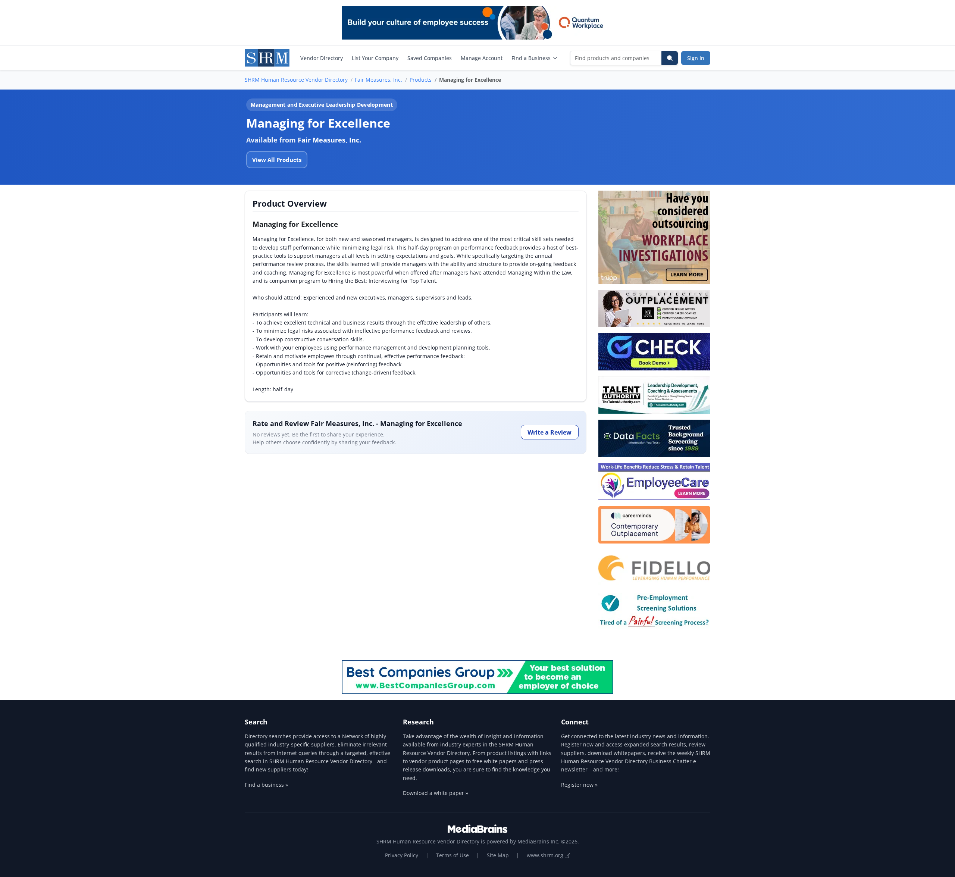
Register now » (579, 784)
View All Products (276, 159)
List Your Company (375, 58)
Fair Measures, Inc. (378, 79)
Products (421, 79)
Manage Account (481, 58)
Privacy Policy (401, 855)
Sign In (695, 58)
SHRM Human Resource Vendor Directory (296, 79)
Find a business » (266, 784)
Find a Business (531, 58)
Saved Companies (429, 58)
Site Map (498, 855)
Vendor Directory (321, 58)
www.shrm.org (546, 855)
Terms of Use (452, 855)
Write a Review (549, 432)
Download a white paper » (435, 792)
